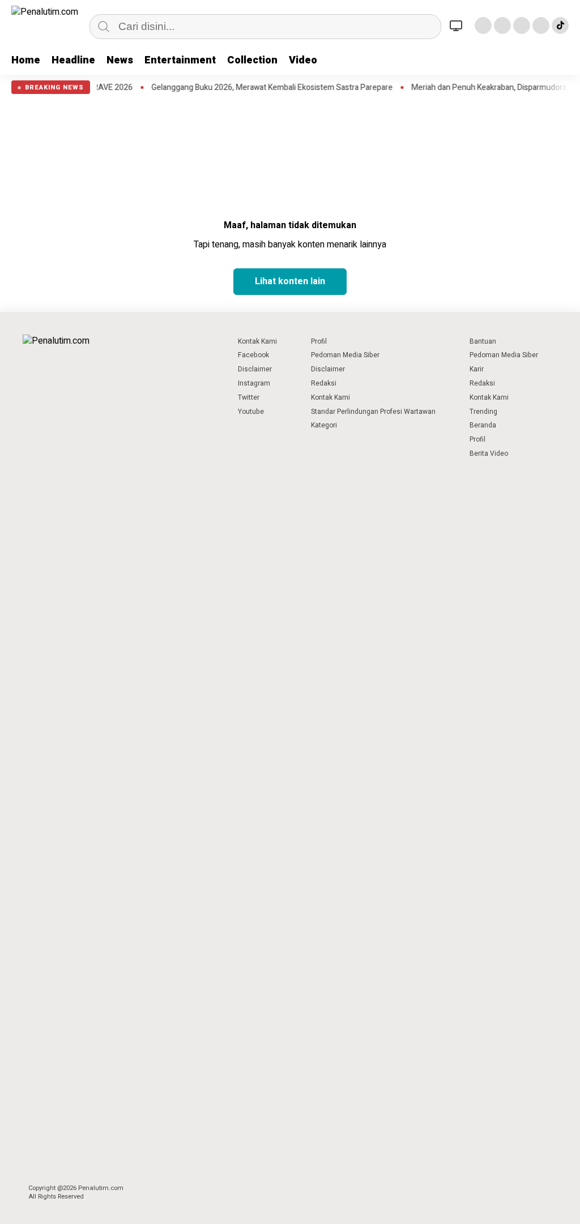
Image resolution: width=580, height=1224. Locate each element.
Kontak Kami (257, 341)
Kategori (324, 425)
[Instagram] (521, 25)
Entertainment (180, 60)
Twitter (248, 397)
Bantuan (483, 341)
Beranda (483, 425)
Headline (73, 60)
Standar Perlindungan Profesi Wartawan (373, 411)
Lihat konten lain (290, 281)
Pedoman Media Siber (345, 355)
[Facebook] (483, 25)
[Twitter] (502, 25)
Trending (483, 411)
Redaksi (323, 383)
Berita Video (489, 453)
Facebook (253, 355)
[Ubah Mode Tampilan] (457, 25)
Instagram (254, 383)
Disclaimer (255, 369)
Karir (477, 369)
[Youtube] (540, 25)
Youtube (251, 411)
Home (25, 60)
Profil (319, 341)
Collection (252, 60)
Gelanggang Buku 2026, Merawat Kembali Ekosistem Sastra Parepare (252, 87)
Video (303, 60)
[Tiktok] (560, 25)
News (119, 60)
